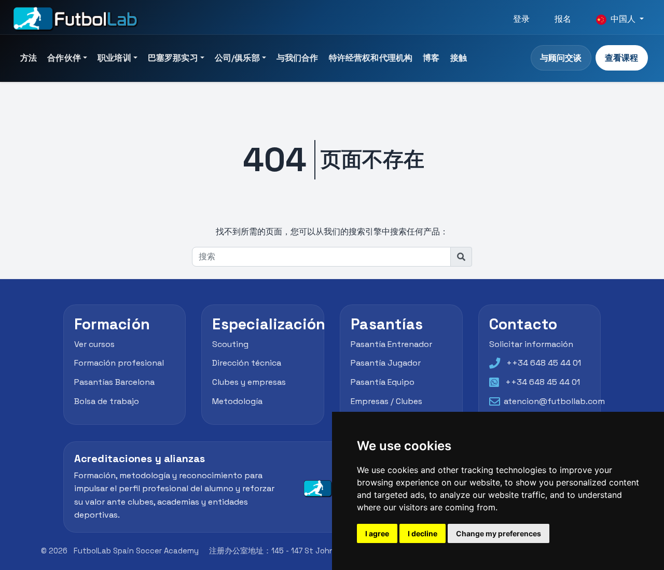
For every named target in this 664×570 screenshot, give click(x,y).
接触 (458, 57)
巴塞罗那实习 (173, 57)
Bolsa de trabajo (106, 401)
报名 (563, 18)
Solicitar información (531, 344)
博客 (431, 57)
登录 (521, 18)
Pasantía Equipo (382, 382)
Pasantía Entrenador (391, 344)
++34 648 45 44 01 (543, 363)
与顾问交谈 (561, 57)
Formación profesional (119, 363)
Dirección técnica (246, 363)
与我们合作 (297, 57)
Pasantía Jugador (386, 363)
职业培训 (114, 57)
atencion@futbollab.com (554, 401)
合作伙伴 (64, 57)
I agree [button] (377, 533)
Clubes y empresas (249, 382)
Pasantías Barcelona (114, 382)
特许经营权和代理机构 (371, 57)
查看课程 (621, 57)
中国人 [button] (623, 18)
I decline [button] (422, 533)
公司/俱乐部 (237, 57)
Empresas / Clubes (386, 401)
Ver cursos (94, 344)
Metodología (237, 401)
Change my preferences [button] (498, 533)
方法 (28, 57)
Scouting (230, 344)
